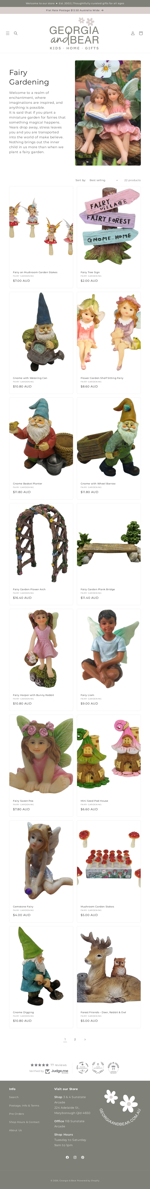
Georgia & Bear (67, 1180)
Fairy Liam (87, 695)
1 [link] (65, 1039)
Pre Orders (16, 1113)
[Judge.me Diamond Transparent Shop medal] (82, 1068)
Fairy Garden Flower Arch (29, 589)
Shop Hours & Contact (24, 1122)
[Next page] (85, 1040)
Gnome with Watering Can (30, 378)
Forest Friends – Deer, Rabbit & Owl (103, 1012)
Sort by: (81, 180)
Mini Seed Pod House (94, 800)
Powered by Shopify (88, 1180)
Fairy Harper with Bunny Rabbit (33, 695)
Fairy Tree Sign (90, 272)
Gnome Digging (23, 1012)
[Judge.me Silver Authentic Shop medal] (98, 1068)
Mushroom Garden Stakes (97, 906)
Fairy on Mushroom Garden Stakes (35, 272)
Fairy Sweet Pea (23, 800)
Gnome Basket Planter (27, 483)
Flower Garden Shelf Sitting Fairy (102, 378)
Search (14, 1097)
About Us (15, 1130)
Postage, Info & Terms (24, 1105)
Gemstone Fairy (23, 906)
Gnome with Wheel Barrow (98, 483)
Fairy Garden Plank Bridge (98, 589)
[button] (8, 33)
